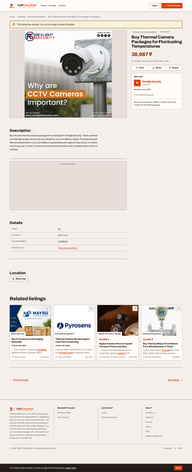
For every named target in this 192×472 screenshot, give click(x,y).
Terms (148, 427)
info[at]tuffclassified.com (45, 448)
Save (141, 68)
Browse (52, 5)
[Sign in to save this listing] (47, 308)
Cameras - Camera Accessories (145, 32)
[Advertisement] (68, 187)
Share (158, 68)
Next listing (173, 380)
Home (43, 5)
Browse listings (63, 413)
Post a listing (63, 417)
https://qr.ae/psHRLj (67, 248)
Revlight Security (151, 81)
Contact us (150, 413)
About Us (150, 417)
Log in (155, 5)
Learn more (71, 468)
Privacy (149, 422)
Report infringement (154, 436)
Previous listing (20, 380)
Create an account (109, 417)
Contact (62, 5)
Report (175, 68)
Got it (178, 468)
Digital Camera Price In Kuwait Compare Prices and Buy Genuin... (115, 346)
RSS (180, 448)
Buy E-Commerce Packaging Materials (27, 340)
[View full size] (68, 74)
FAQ (148, 431)
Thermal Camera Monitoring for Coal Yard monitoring (72, 340)
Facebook (168, 448)
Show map (21, 279)
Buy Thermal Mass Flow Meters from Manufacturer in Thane (160, 345)
